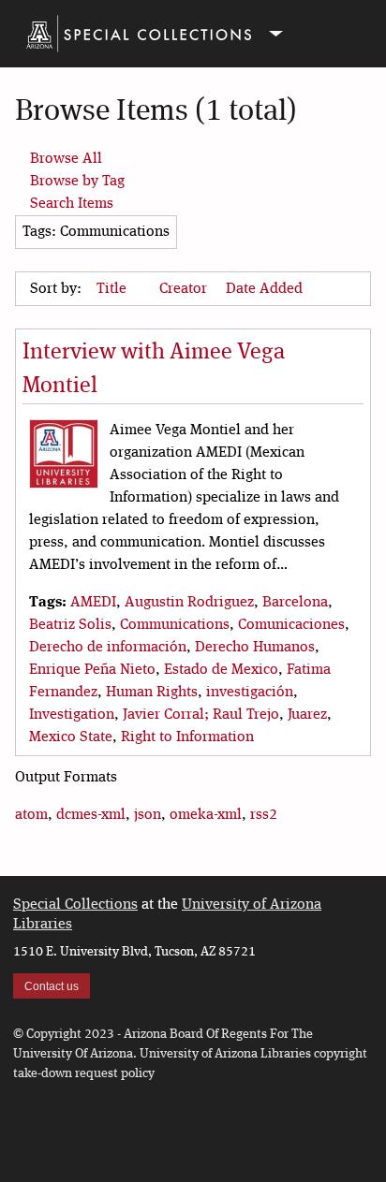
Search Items (71, 204)
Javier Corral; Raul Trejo (201, 715)
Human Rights (152, 692)
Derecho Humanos (255, 647)
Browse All (66, 159)
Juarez (307, 715)
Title (113, 289)
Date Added (264, 289)
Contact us (51, 986)
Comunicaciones (291, 625)
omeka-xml (206, 815)
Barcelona (295, 602)
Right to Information (187, 737)
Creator (185, 289)
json (147, 815)
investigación (249, 692)
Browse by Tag (77, 181)
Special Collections (75, 904)
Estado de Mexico (221, 670)
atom (31, 815)
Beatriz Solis (70, 625)
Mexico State (70, 737)
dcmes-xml (91, 815)
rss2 (263, 815)
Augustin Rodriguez (189, 602)
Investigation (71, 715)
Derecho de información (107, 647)
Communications (175, 625)
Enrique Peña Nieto (92, 670)
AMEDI (93, 602)
